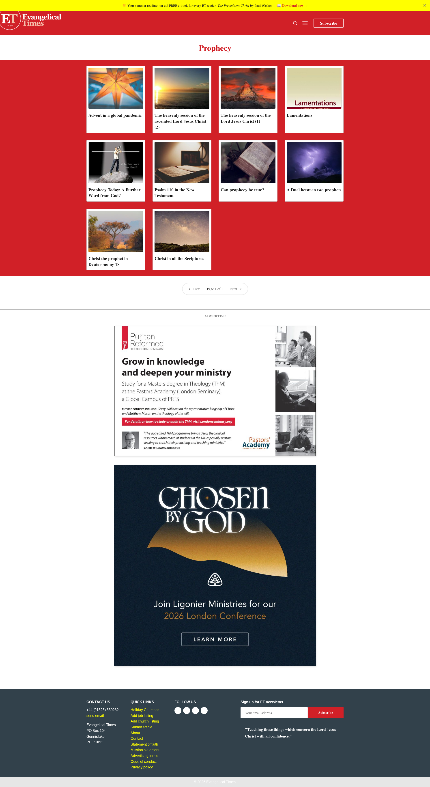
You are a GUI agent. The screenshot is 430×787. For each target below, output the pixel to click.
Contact (137, 738)
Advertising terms (144, 756)
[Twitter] (186, 710)
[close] (424, 5)
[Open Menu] (305, 23)
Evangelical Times (221, 782)
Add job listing (142, 716)
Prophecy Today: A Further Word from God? (114, 193)
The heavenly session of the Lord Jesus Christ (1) (246, 118)
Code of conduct (144, 761)
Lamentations (299, 115)
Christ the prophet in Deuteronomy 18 (108, 261)
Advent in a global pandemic (115, 115)
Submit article (141, 727)
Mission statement (145, 750)
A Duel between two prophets (314, 190)
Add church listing (145, 721)
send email (95, 716)
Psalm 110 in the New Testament (174, 193)
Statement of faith (144, 744)
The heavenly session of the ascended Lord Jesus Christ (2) (180, 121)
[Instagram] (195, 710)
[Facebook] (177, 710)
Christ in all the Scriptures (179, 258)
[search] (295, 23)
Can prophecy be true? (242, 190)
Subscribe (328, 23)
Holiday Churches (145, 710)
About (135, 733)
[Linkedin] (204, 710)
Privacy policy (142, 767)
